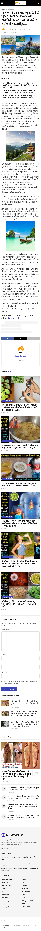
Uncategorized (10, 9)
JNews (7, 925)
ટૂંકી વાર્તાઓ (24, 888)
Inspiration (5, 894)
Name (3, 654)
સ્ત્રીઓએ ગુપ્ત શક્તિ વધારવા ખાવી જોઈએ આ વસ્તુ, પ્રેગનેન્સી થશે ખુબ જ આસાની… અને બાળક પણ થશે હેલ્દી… (18, 604)
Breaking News (6, 885)
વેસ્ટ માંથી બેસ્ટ (25, 907)
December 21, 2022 (25, 29)
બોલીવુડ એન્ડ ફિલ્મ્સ (27, 901)
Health (3, 891)
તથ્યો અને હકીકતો (26, 891)
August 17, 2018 (15, 707)
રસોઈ (23, 904)
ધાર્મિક (23, 894)
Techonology (5, 901)
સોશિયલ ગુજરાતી (13, 318)
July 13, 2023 (5, 488)
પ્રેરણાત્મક (24, 898)
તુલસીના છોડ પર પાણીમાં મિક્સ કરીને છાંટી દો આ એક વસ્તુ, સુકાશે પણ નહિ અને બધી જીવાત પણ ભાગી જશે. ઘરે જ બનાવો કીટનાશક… (22, 807)
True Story (4, 904)
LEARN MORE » (5, 849)
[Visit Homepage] (20, 3)
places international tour (10, 332)
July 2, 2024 (5, 412)
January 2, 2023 (15, 718)
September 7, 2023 (6, 450)
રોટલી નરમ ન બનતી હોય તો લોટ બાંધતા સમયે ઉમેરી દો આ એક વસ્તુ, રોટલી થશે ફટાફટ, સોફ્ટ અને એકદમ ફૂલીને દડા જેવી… (23, 797)
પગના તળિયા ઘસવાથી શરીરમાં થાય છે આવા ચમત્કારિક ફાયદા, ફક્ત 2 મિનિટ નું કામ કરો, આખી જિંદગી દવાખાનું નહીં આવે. (16, 775)
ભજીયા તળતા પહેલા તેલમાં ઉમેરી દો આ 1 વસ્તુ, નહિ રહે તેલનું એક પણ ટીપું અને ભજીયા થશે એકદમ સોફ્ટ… (23, 789)
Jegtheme (4, 927)
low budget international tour (11, 329)
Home (3, 9)
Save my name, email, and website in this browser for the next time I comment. (20, 682)
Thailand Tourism (25, 332)
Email (3, 663)
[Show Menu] (2, 3)
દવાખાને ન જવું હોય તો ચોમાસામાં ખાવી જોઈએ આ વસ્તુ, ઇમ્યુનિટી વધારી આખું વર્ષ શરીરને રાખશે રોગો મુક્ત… (19, 91)
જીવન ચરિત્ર (24, 885)
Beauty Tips (5, 882)
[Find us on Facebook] (1, 921)
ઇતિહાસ (23, 882)
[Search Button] (39, 3)
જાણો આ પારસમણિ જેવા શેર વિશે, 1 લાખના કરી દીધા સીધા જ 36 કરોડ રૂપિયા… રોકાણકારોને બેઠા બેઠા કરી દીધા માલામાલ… (23, 816)
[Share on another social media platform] (33, 338)
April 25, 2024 (5, 569)
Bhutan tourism (11, 323)
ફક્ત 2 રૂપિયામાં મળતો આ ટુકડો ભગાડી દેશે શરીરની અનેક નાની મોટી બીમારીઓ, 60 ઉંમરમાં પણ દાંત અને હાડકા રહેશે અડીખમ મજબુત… (25, 724)
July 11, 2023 (5, 609)
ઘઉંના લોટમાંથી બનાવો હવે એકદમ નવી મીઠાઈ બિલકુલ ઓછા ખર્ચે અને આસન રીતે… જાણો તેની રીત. (24, 703)
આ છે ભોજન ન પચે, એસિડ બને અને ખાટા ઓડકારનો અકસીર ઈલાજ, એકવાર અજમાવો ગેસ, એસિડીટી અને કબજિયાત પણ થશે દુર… (19, 523)
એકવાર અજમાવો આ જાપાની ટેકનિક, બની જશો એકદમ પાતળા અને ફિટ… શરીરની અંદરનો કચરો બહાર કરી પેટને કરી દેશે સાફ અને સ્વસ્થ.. (24, 714)
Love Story (4, 898)
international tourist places (11, 326)
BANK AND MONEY (7, 879)
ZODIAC (23, 879)
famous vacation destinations (27, 323)
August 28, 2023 (15, 728)
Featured (4, 888)
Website (4, 672)
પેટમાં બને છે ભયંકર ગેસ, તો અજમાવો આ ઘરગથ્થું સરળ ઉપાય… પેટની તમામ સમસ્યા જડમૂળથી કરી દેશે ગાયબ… (19, 97)
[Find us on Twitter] (4, 921)
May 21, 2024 (5, 528)
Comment (5, 629)
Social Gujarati (11, 29)
